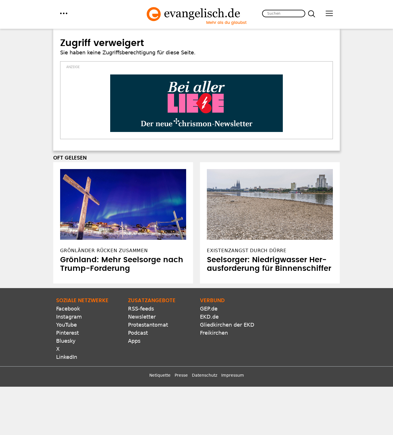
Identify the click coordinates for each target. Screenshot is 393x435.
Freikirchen (214, 333)
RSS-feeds (141, 309)
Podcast (138, 333)
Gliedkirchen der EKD (227, 325)
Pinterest (67, 333)
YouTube (66, 325)
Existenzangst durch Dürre (247, 250)
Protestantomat (148, 325)
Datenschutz (204, 375)
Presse (181, 375)
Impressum (232, 375)
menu (63, 13)
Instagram (69, 317)
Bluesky (66, 341)
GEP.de (209, 309)
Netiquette (160, 375)
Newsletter (142, 317)
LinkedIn (66, 357)
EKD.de (209, 317)
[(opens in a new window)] (196, 103)
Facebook (68, 309)
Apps (134, 341)
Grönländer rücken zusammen (104, 250)
